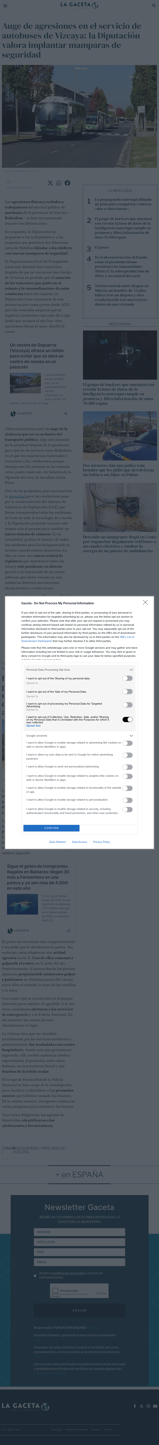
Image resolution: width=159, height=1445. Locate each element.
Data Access (79, 841)
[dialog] (79, 722)
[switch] (128, 678)
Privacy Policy (101, 841)
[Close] (146, 603)
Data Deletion (57, 841)
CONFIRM (51, 828)
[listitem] (79, 670)
